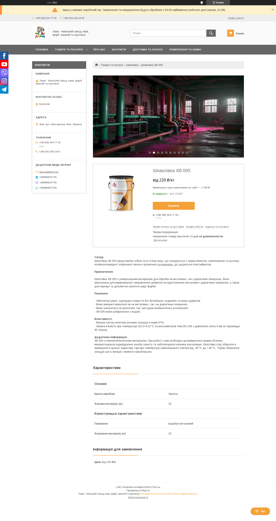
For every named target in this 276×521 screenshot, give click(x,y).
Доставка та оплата (148, 49)
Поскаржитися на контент (153, 494)
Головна (41, 49)
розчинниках (165, 264)
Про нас (99, 49)
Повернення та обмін (185, 49)
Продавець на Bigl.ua (138, 490)
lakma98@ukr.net (48, 171)
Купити (173, 205)
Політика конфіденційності (183, 494)
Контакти (119, 49)
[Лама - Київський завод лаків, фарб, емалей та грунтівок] (40, 39)
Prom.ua (155, 487)
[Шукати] (211, 33)
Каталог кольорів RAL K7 (53, 59)
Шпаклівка (132, 64)
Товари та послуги (69, 49)
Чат (263, 511)
